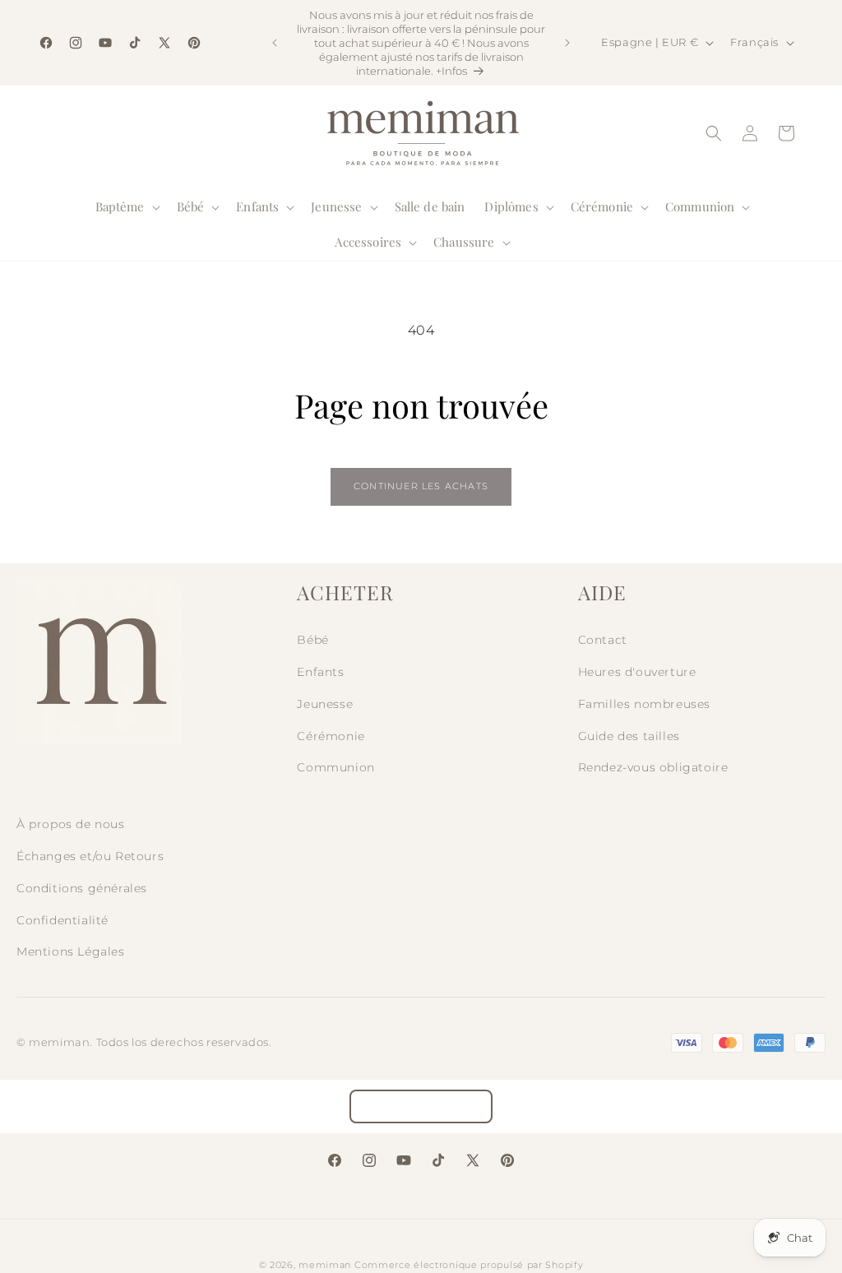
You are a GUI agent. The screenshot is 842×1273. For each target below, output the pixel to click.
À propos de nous (70, 824)
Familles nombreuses (644, 704)
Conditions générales (81, 888)
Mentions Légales (70, 951)
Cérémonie (330, 736)
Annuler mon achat (421, 1106)
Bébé (312, 639)
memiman (324, 1265)
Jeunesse (325, 704)
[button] (126, 207)
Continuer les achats (421, 486)
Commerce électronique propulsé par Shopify (468, 1265)
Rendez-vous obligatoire (653, 767)
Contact (602, 639)
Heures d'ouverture (637, 671)
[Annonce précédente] (275, 42)
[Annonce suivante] (567, 42)
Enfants (320, 671)
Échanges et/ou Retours (90, 856)
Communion (335, 767)
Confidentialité (62, 920)
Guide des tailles (629, 736)
